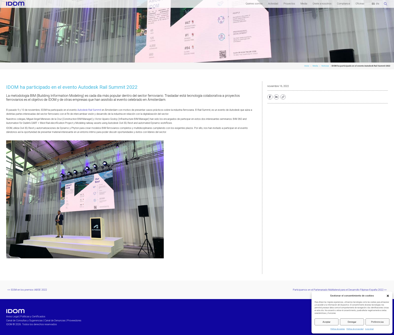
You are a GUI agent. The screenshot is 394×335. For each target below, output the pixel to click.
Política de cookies (337, 329)
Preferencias (377, 322)
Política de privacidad (355, 329)
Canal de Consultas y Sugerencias (24, 320)
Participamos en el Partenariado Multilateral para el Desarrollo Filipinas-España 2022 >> (340, 289)
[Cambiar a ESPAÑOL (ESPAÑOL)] (373, 3)
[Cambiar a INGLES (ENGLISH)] (377, 3)
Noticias (325, 66)
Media (304, 3)
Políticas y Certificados (32, 316)
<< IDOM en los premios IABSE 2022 (27, 289)
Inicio (306, 66)
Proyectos (289, 3)
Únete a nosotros (322, 3)
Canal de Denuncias (54, 320)
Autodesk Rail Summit (89, 109)
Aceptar (326, 322)
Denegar (352, 322)
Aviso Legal (12, 316)
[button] (387, 295)
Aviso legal (369, 329)
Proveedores (74, 320)
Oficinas (360, 3)
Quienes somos (254, 3)
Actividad (273, 3)
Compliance (343, 3)
